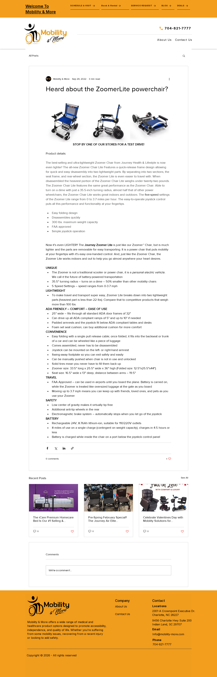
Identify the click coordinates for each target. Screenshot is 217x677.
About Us (121, 606)
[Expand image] (66, 121)
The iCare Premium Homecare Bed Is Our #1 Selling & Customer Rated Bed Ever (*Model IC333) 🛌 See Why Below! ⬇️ (53, 519)
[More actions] (169, 79)
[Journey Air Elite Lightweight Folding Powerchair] (108, 497)
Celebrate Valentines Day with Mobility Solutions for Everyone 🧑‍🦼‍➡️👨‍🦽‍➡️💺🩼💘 (163, 519)
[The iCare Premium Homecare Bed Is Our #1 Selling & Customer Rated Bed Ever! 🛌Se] (53, 497)
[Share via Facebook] (47, 448)
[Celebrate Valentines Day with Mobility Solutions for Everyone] (163, 497)
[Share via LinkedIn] (64, 448)
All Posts (33, 55)
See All (184, 477)
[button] (183, 55)
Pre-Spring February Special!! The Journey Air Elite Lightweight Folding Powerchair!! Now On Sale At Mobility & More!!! (107, 519)
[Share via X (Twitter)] (55, 448)
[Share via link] (72, 448)
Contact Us (122, 614)
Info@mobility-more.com (168, 634)
